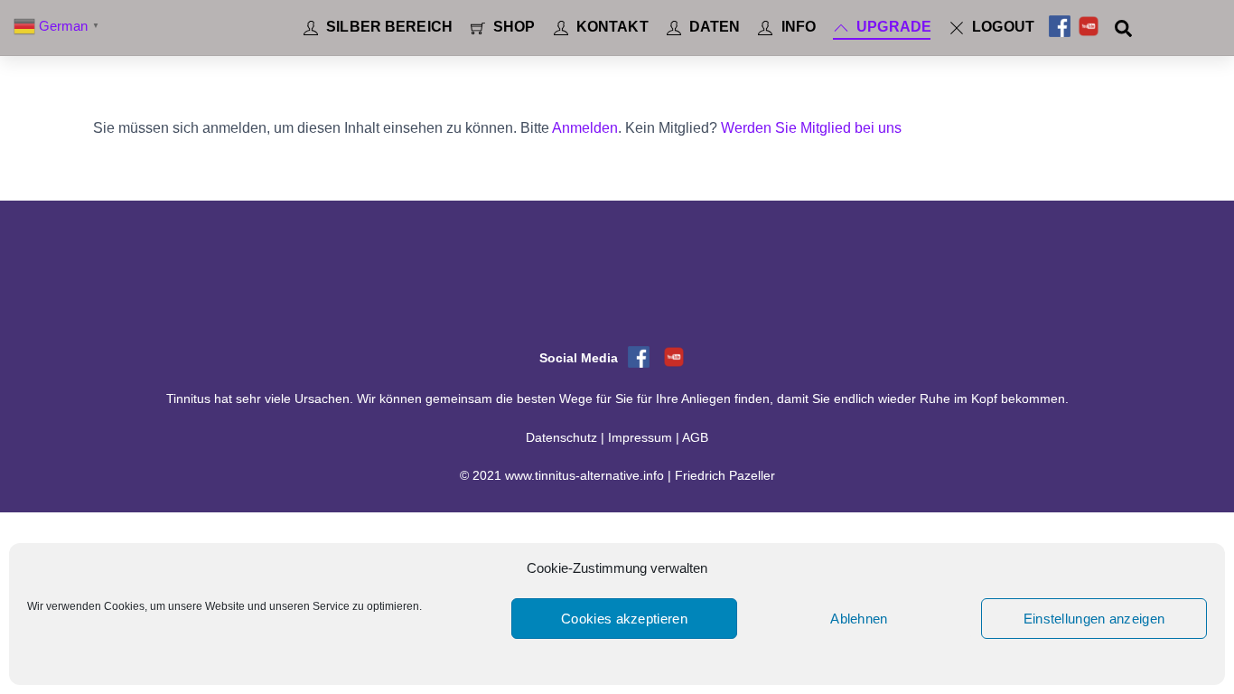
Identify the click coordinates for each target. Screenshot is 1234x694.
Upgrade (892, 26)
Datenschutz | (567, 438)
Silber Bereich (388, 26)
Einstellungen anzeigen (1094, 618)
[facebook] (1059, 26)
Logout (1001, 26)
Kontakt (611, 26)
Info (796, 26)
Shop (513, 26)
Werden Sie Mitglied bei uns (811, 128)
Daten (713, 26)
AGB (695, 438)
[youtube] (1088, 26)
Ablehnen (858, 618)
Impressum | (645, 438)
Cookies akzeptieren (624, 618)
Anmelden (585, 128)
